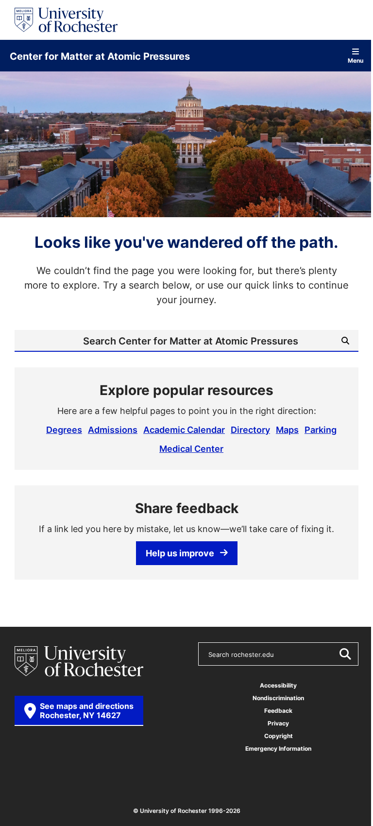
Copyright (278, 736)
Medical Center (191, 448)
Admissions (112, 429)
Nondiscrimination (278, 698)
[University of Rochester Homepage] (66, 20)
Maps (287, 429)
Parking (321, 429)
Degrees (64, 429)
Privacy (278, 723)
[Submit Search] (345, 654)
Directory (250, 429)
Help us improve (180, 553)
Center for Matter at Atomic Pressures (100, 56)
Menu (355, 60)
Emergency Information (278, 748)
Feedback (278, 710)
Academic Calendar (184, 429)
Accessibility (278, 685)
